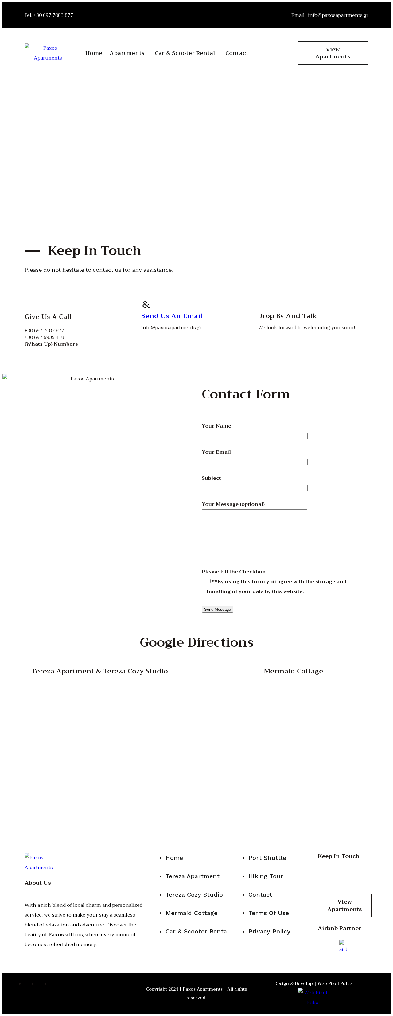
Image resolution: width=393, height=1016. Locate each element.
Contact (236, 53)
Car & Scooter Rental (185, 53)
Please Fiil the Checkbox (274, 582)
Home (93, 53)
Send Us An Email (171, 316)
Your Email (216, 452)
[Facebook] (325, 875)
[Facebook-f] (270, 42)
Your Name (216, 426)
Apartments (127, 53)
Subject (211, 478)
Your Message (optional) (233, 504)
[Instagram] (270, 60)
